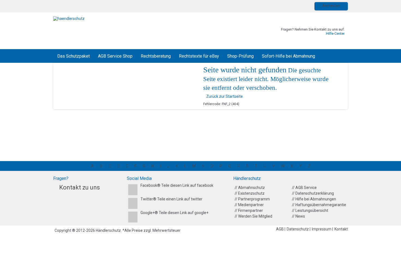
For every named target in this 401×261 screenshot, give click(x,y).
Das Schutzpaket (73, 56)
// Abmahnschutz (250, 187)
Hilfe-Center (335, 33)
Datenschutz (298, 229)
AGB (280, 229)
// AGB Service (304, 187)
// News (298, 216)
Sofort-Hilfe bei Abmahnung (288, 56)
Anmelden (331, 6)
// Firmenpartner (249, 210)
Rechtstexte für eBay (199, 56)
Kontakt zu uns (79, 187)
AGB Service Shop (115, 56)
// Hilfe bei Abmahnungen (314, 199)
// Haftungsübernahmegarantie (319, 205)
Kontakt (341, 229)
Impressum (322, 229)
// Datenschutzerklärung (313, 193)
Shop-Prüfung (240, 56)
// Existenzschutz (250, 193)
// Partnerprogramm (252, 199)
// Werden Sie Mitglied (253, 216)
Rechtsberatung (156, 56)
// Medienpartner (249, 205)
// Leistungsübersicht (310, 210)
